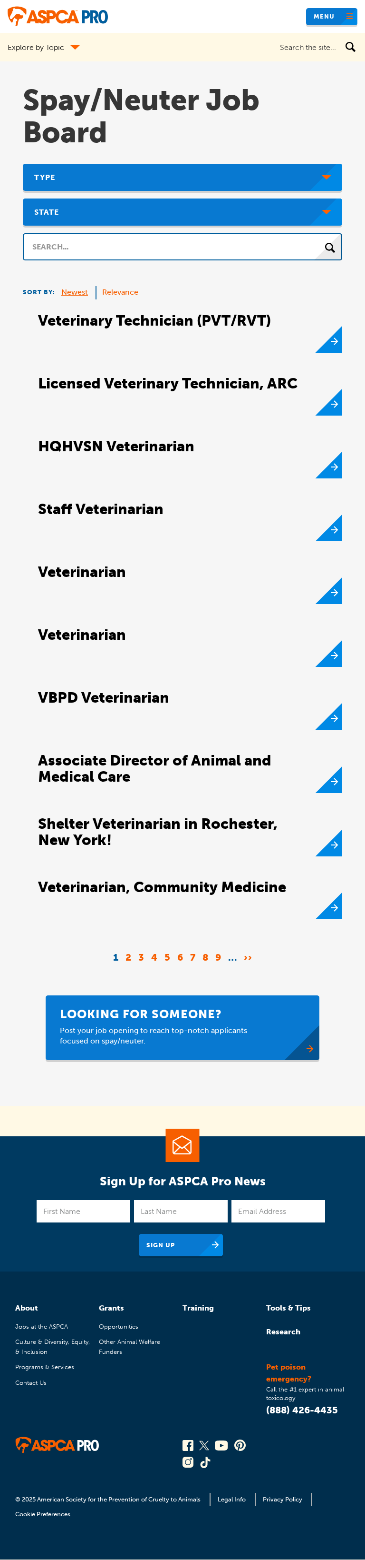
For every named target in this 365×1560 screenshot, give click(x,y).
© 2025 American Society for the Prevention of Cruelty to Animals (108, 1499)
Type (44, 177)
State (46, 212)
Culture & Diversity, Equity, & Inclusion (52, 1346)
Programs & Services (44, 1367)
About (26, 1307)
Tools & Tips (288, 1307)
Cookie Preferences (42, 1514)
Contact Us (31, 1382)
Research (283, 1331)
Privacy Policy (282, 1499)
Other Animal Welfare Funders (129, 1346)
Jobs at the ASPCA (41, 1326)
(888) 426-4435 (302, 1410)
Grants (111, 1307)
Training (198, 1307)
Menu (324, 16)
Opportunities (118, 1326)
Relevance (120, 292)
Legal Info (232, 1499)
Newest (74, 292)
